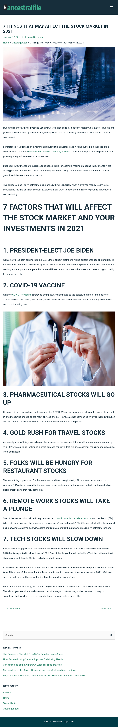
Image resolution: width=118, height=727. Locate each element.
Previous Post (12, 608)
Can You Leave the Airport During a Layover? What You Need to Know (40, 670)
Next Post (108, 608)
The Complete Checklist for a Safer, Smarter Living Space (33, 654)
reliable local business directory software (49, 151)
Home (6, 698)
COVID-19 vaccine (21, 294)
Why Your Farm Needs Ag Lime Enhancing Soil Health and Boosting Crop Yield (44, 675)
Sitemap (70, 722)
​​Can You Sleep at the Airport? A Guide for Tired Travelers (33, 664)
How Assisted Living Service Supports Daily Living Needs (33, 659)
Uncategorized (11, 708)
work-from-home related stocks (74, 518)
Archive (7, 692)
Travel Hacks (10, 703)
